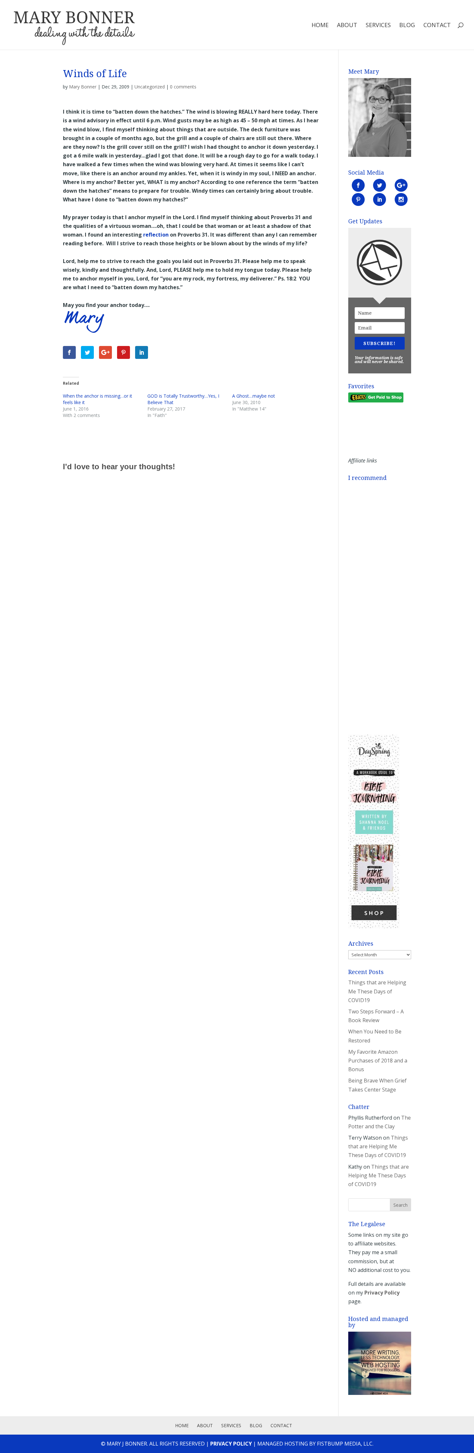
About (347, 26)
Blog (407, 26)
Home (320, 26)
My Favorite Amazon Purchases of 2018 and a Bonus (377, 1060)
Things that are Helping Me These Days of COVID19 (377, 991)
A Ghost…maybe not (253, 396)
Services (378, 26)
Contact (437, 26)
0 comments (183, 87)
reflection (156, 234)
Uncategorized (149, 87)
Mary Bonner (82, 87)
